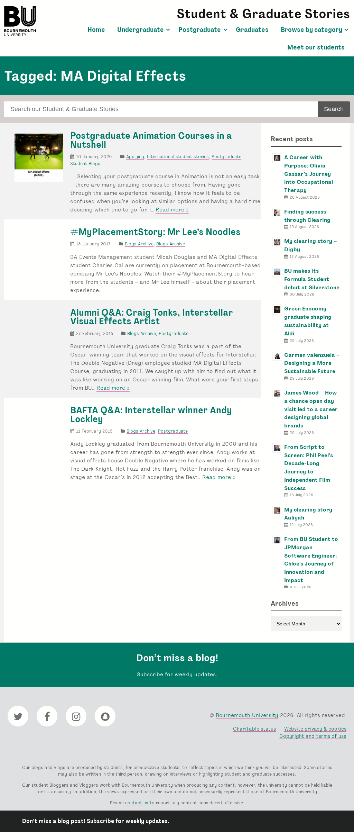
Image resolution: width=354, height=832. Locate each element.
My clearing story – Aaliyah (310, 514)
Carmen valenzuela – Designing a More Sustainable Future (312, 363)
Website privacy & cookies (315, 728)
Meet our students (316, 47)
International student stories (178, 157)
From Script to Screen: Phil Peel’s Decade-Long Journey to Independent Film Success (308, 467)
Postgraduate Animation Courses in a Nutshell (151, 140)
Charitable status (254, 728)
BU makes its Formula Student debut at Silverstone (311, 279)
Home (96, 30)
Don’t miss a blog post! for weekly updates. (95, 821)
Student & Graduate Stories (263, 14)
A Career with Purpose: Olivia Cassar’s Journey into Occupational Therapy (308, 174)
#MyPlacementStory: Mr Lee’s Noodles (155, 232)
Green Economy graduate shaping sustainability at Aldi (308, 321)
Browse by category (311, 30)
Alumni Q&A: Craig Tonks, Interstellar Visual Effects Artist (151, 317)
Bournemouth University (20, 21)
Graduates (252, 30)
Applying (135, 157)
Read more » (172, 210)
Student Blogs (85, 163)
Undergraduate (140, 30)
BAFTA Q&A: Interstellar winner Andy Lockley (151, 414)
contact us (136, 803)
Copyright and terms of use (312, 736)
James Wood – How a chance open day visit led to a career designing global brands (311, 409)
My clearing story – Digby (310, 245)
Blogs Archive (139, 244)
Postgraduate (199, 30)
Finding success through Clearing (307, 216)
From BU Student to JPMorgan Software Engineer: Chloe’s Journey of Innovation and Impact (311, 559)
